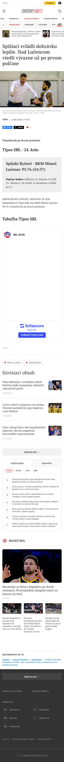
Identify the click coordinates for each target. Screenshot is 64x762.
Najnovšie (47, 463)
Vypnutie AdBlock (40, 691)
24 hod (18, 471)
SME (35, 471)
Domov (6, 660)
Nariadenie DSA (43, 739)
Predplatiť (50, 3)
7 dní (27, 471)
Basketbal (37, 660)
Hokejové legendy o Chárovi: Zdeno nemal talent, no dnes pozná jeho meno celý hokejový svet (26, 33)
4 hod (9, 471)
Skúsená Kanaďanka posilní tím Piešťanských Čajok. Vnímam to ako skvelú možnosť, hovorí (33, 625)
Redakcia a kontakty (12, 691)
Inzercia (5, 739)
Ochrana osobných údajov (23, 739)
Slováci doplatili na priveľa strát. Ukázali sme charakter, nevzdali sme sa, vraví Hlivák (11, 623)
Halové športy (20, 660)
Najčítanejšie (17, 463)
